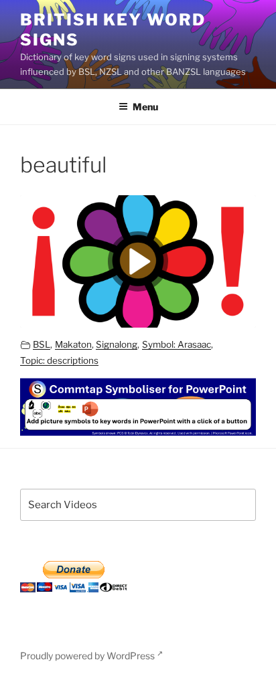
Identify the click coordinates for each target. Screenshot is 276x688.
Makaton (73, 344)
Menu (145, 106)
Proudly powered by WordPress (88, 655)
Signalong (116, 344)
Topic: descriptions (59, 360)
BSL (41, 344)
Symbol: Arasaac (176, 344)
